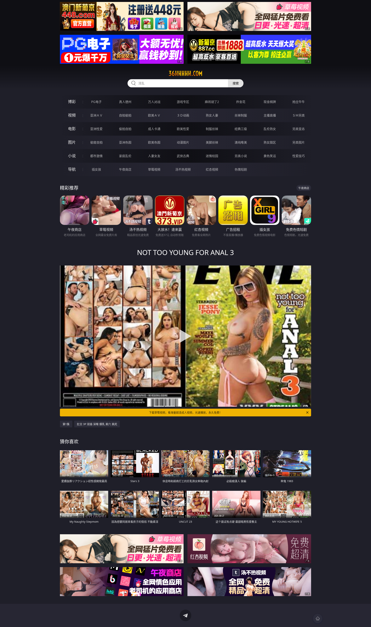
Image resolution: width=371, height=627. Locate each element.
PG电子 (96, 102)
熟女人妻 (212, 115)
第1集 (66, 424)
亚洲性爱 (96, 129)
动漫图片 (183, 142)
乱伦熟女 (270, 129)
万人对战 (154, 102)
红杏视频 (212, 169)
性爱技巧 (298, 156)
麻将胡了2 (212, 102)
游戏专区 (183, 102)
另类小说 (241, 156)
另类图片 (298, 142)
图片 (72, 142)
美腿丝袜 (212, 142)
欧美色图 (154, 142)
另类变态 (298, 129)
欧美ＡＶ (154, 115)
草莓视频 (154, 169)
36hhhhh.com (186, 73)
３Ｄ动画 (183, 115)
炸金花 (240, 102)
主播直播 (270, 115)
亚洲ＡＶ (96, 115)
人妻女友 (154, 156)
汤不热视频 (183, 169)
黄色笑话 (270, 156)
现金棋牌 (270, 102)
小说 (72, 155)
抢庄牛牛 (298, 102)
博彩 (72, 101)
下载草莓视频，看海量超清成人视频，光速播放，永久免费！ (185, 412)
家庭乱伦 (125, 156)
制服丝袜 (212, 129)
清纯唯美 (241, 142)
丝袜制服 (241, 115)
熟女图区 (270, 142)
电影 (72, 128)
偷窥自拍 (96, 142)
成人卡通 (154, 129)
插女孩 (96, 169)
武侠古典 (183, 156)
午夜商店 (125, 169)
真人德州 (125, 102)
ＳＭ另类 (298, 115)
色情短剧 (241, 169)
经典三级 (241, 129)
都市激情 (96, 156)
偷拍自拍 (125, 129)
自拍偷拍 (125, 115)
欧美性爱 (183, 129)
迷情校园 (212, 156)
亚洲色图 (125, 142)
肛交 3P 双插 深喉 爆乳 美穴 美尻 (97, 424)
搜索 (236, 83)
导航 (72, 169)
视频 (72, 115)
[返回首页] (317, 618)
